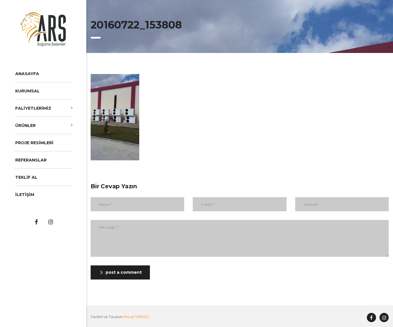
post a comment (124, 272)
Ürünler (25, 125)
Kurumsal (27, 91)
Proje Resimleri (34, 142)
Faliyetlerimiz (33, 108)
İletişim (24, 194)
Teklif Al (26, 177)
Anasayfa (27, 73)
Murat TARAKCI (136, 316)
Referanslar (31, 160)
